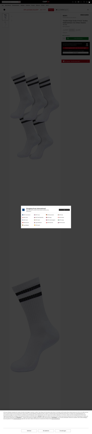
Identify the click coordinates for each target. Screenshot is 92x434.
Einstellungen (63, 430)
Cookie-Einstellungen (17, 418)
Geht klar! (29, 430)
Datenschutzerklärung (56, 418)
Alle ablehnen (46, 430)
